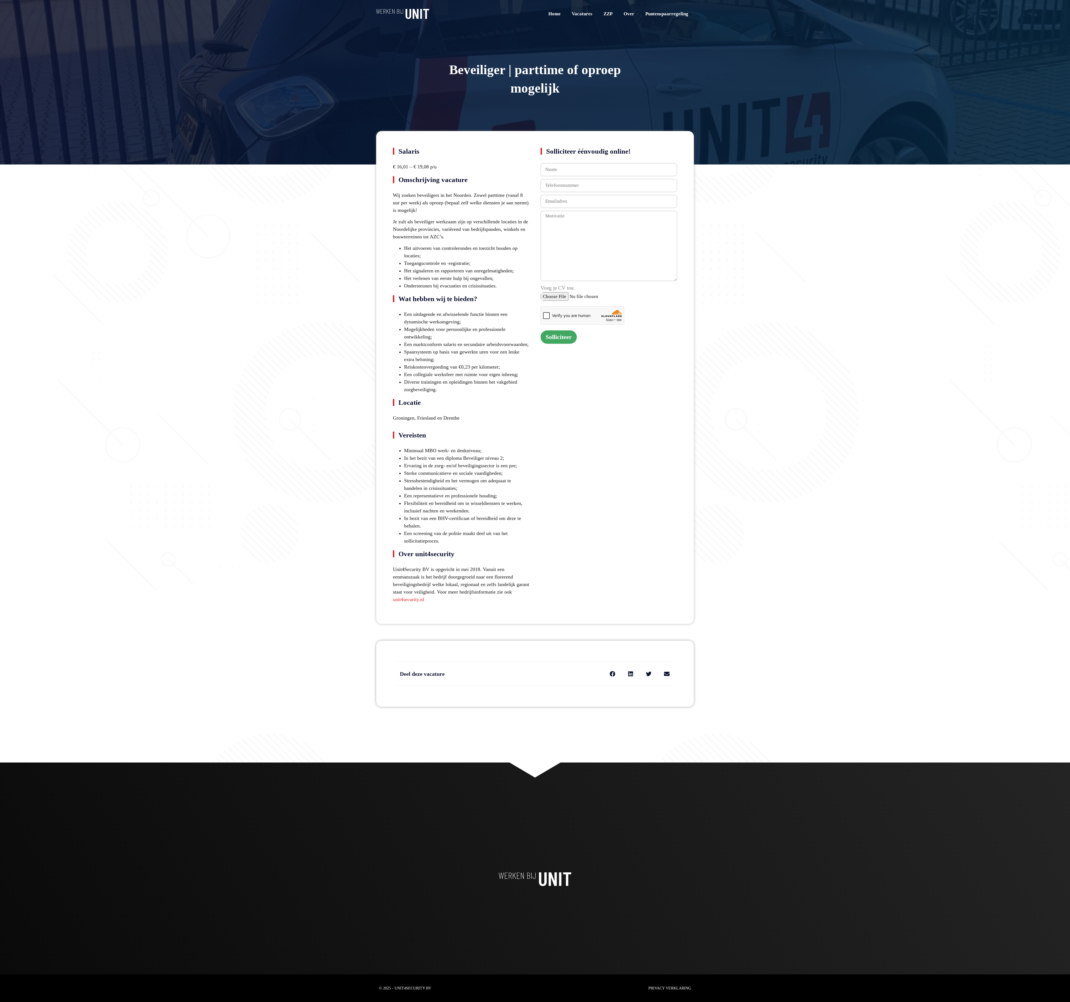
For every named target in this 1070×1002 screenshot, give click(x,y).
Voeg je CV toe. (558, 288)
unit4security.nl (408, 599)
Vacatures (582, 13)
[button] (612, 673)
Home (554, 13)
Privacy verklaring (669, 988)
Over (629, 13)
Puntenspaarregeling (666, 13)
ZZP (608, 13)
